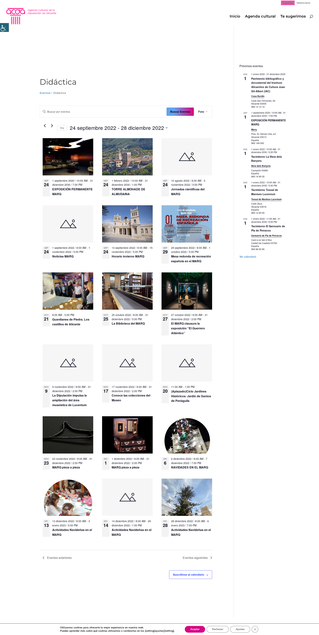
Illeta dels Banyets (261, 165)
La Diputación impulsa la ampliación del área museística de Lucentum (69, 400)
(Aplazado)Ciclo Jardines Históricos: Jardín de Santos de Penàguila (191, 396)
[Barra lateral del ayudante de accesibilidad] (4, 27)
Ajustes (240, 629)
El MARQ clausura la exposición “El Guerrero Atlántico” (188, 328)
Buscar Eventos (180, 111)
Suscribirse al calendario (188, 574)
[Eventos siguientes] (52, 126)
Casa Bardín (257, 96)
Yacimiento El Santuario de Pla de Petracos (268, 228)
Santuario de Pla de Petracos (266, 235)
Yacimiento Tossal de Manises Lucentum (264, 192)
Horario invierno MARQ (128, 256)
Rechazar (217, 629)
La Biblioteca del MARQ (128, 323)
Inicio (235, 16)
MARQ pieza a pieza (66, 467)
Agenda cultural (260, 16)
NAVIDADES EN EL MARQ (189, 467)
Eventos (45, 93)
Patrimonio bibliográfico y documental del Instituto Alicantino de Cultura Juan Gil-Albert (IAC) (268, 85)
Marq (254, 129)
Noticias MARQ (62, 256)
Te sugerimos (293, 16)
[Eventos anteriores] (45, 126)
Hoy (62, 127)
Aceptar (195, 629)
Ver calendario (247, 256)
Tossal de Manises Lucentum (266, 199)
